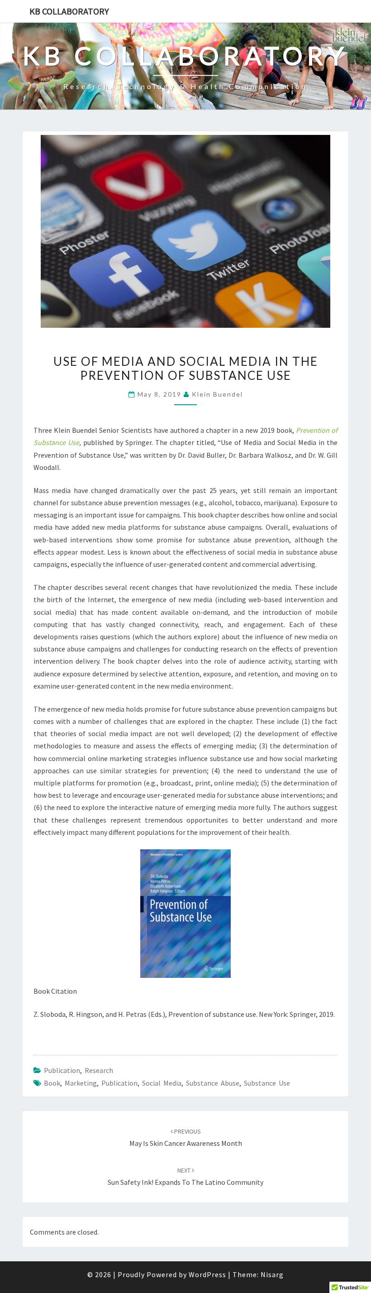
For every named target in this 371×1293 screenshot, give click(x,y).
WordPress (207, 1274)
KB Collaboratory (69, 11)
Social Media (161, 1082)
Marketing (81, 1082)
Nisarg (272, 1274)
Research (99, 1070)
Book (52, 1082)
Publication (62, 1070)
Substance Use (267, 1082)
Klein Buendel (217, 394)
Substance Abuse (212, 1082)
